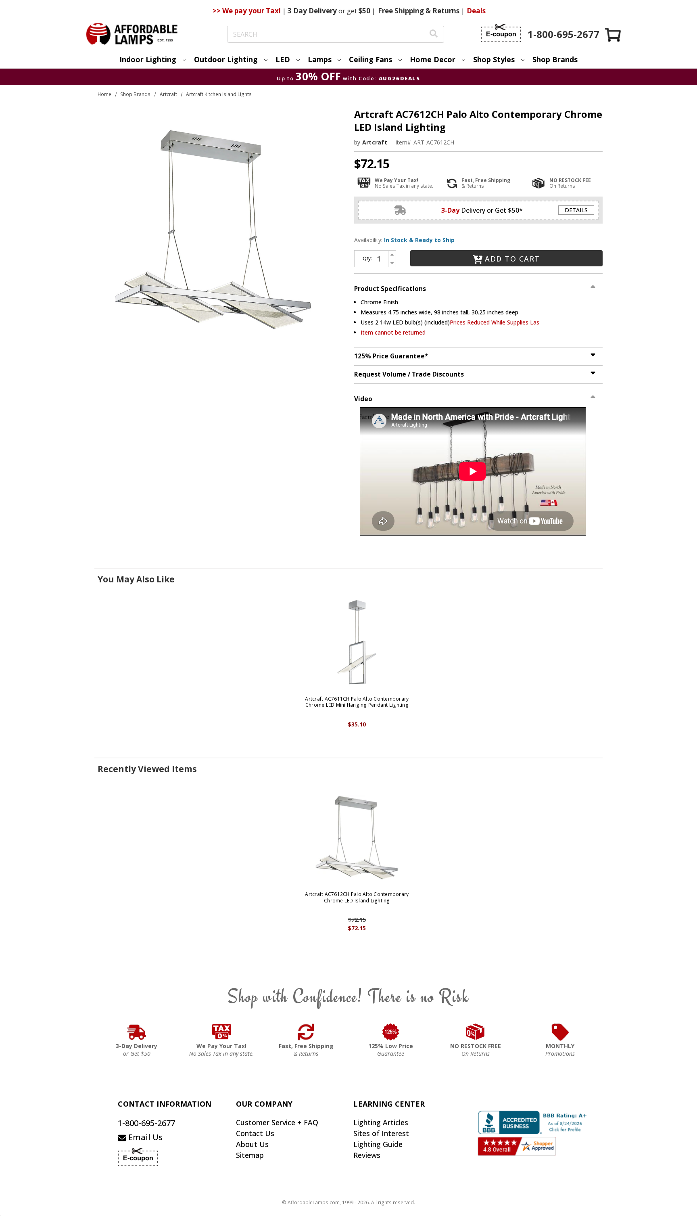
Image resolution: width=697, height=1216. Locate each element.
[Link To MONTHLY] (560, 1032)
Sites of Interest (381, 1133)
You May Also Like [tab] (136, 579)
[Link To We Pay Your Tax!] (221, 1032)
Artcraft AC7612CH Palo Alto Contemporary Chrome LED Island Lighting (357, 897)
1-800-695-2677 (146, 1123)
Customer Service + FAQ (277, 1122)
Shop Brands (555, 59)
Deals (476, 10)
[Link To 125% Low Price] (391, 1032)
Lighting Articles (380, 1122)
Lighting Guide (378, 1144)
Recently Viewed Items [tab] (147, 768)
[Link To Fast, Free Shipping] (306, 1032)
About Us (252, 1144)
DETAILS (576, 210)
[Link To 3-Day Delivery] (136, 1032)
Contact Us (255, 1133)
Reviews (366, 1155)
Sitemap (250, 1155)
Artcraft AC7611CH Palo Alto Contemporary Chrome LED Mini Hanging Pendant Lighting (357, 702)
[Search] (433, 34)
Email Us (144, 1137)
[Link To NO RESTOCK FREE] (475, 1032)
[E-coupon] (501, 33)
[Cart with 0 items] (613, 34)
